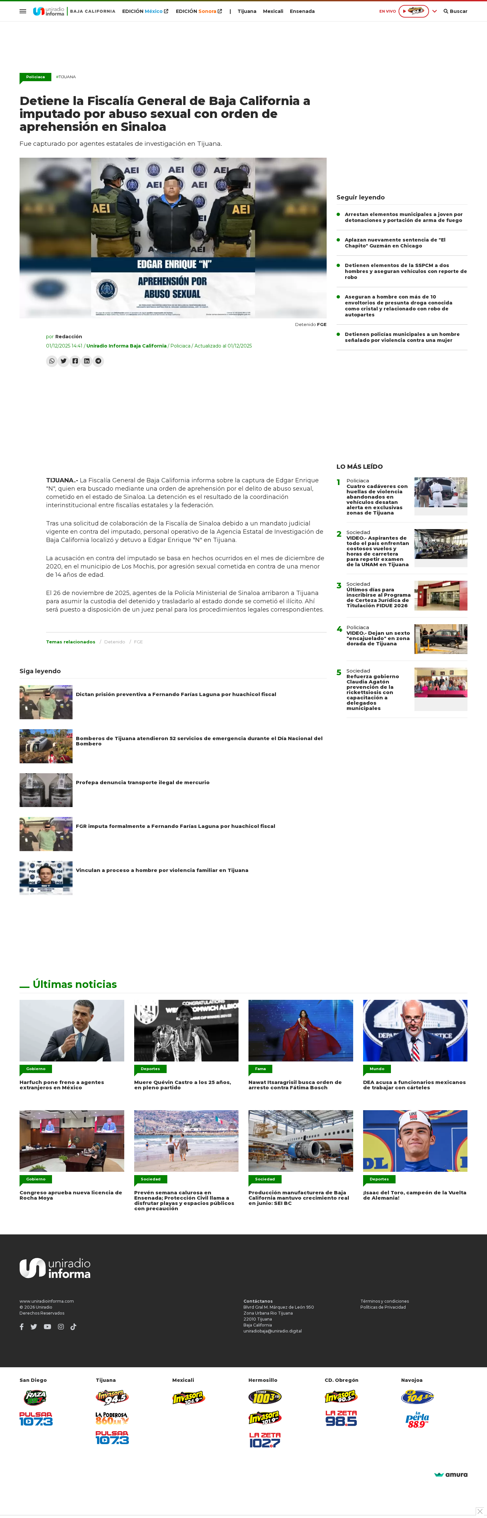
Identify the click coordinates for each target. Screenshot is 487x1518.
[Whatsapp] (52, 361)
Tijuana (247, 11)
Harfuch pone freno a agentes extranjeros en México (62, 1085)
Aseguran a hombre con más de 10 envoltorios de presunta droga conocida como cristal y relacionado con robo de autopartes (399, 306)
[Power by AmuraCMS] (450, 1475)
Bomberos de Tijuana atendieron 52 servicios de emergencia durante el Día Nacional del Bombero (199, 741)
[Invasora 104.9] (188, 1397)
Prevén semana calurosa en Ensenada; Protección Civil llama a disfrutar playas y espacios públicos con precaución (184, 1200)
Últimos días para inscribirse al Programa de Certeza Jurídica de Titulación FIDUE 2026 (379, 597)
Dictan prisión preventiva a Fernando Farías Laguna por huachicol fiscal (176, 694)
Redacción (68, 337)
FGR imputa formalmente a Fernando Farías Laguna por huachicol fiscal (175, 826)
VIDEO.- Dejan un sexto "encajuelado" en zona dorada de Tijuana (378, 638)
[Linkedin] (86, 361)
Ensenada (302, 11)
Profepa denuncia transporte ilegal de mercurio (143, 782)
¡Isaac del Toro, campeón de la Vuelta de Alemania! (414, 1195)
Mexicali (273, 11)
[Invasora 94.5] (112, 1398)
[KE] (417, 1397)
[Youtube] (47, 1327)
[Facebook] (75, 361)
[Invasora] (36, 1398)
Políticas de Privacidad (383, 1307)
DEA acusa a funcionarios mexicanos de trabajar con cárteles (414, 1085)
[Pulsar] (36, 1418)
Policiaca (35, 77)
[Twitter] (63, 361)
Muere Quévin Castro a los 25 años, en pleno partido (182, 1085)
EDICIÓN (142, 11)
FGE (138, 641)
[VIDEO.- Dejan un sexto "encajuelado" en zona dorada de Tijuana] (440, 639)
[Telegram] (98, 361)
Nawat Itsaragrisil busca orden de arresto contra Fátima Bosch (295, 1085)
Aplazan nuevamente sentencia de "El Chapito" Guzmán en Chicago (395, 243)
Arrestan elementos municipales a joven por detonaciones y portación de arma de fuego (404, 217)
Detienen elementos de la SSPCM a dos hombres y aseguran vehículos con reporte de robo (406, 271)
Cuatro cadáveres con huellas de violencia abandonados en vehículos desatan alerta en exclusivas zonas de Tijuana (377, 499)
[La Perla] (417, 1420)
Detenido (114, 641)
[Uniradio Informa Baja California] (74, 11)
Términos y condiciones (384, 1301)
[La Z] (265, 1440)
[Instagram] (61, 1327)
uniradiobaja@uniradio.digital (273, 1330)
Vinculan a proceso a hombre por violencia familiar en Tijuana (162, 870)
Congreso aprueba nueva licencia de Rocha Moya (71, 1195)
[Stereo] (265, 1397)
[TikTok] (74, 1327)
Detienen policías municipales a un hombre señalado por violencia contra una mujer (402, 337)
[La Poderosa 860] (112, 1418)
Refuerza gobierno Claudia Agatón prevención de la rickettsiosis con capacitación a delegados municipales (373, 692)
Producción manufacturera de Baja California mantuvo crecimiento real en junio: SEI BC (298, 1197)
